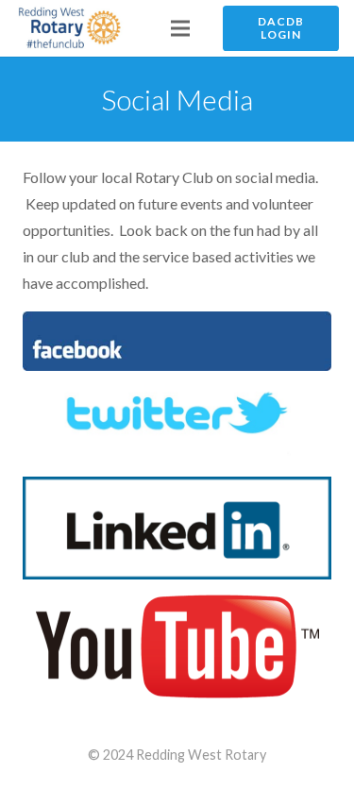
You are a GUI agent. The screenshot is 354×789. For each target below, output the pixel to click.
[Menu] (180, 28)
